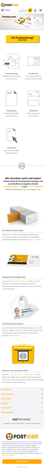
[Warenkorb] (40, 10)
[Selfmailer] (33, 98)
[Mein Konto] (35, 10)
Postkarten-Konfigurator (14, 277)
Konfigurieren (22, 467)
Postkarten (33, 73)
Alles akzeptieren (22, 461)
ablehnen (23, 453)
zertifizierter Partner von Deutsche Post (23, 375)
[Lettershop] (11, 135)
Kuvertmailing (11, 73)
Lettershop (11, 148)
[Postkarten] (33, 61)
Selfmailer (33, 111)
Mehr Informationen (8, 455)
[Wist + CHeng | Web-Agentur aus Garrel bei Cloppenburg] (22, 419)
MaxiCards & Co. (22, 22)
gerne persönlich (35, 240)
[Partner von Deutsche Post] (30, 10)
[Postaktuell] (11, 98)
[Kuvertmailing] (11, 61)
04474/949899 (35, 186)
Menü (7, 10)
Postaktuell (11, 111)
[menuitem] (5, 10)
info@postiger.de (12, 186)
